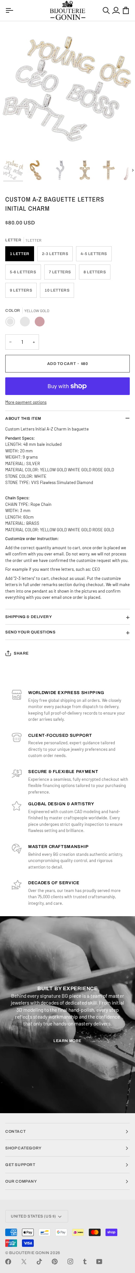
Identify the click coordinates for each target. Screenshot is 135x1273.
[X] (24, 1262)
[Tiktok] (39, 1262)
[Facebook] (8, 1262)
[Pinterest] (55, 1262)
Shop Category (23, 1148)
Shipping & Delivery (28, 616)
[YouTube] (99, 1262)
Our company (21, 1181)
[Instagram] (70, 1262)
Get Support (20, 1164)
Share (21, 653)
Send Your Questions (30, 632)
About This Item (23, 418)
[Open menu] (10, 10)
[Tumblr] (85, 1262)
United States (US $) (33, 1216)
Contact (15, 1131)
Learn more (67, 1040)
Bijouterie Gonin (29, 1252)
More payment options (26, 402)
